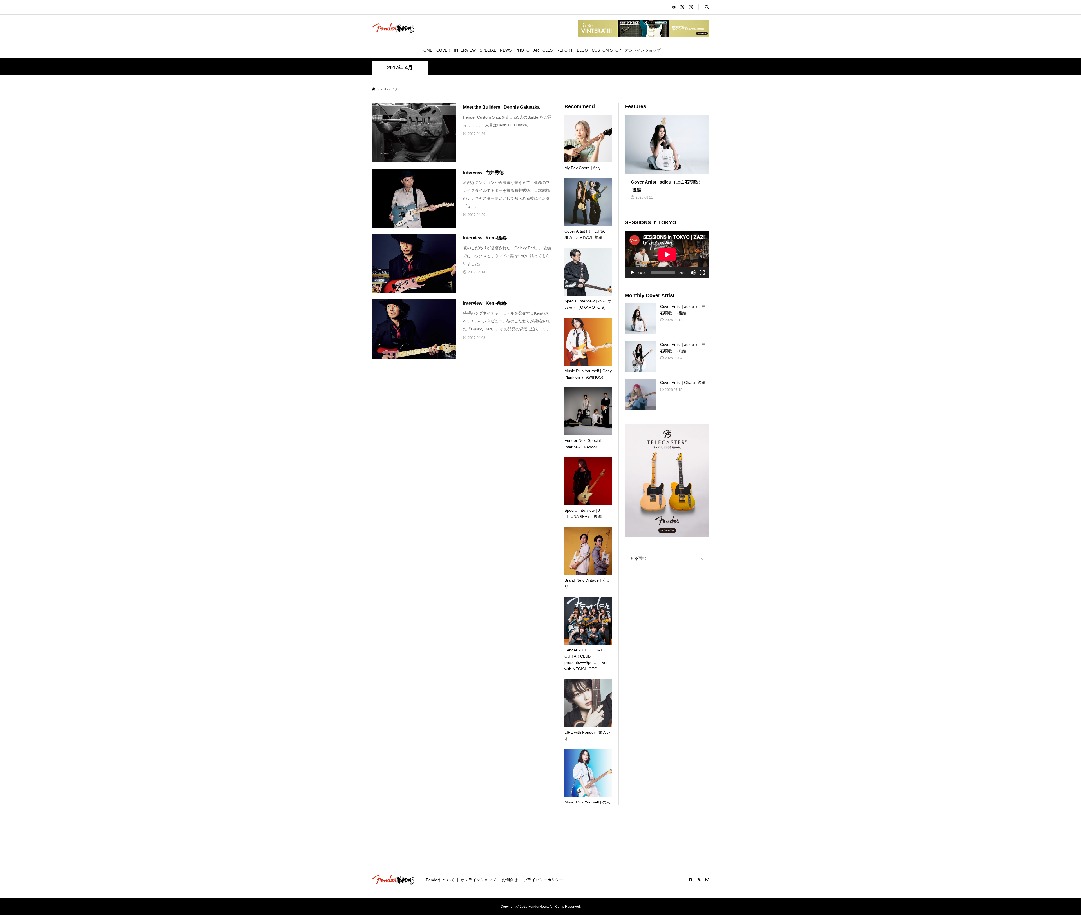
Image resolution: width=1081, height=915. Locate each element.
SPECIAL (488, 50)
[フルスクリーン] (702, 272)
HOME (426, 50)
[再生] (632, 272)
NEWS (506, 50)
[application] (667, 254)
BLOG (582, 50)
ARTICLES (543, 50)
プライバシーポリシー (543, 880)
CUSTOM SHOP (606, 50)
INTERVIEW (465, 50)
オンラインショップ (642, 50)
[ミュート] (693, 272)
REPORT (565, 50)
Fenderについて (440, 880)
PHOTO (522, 50)
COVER (443, 50)
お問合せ (510, 880)
